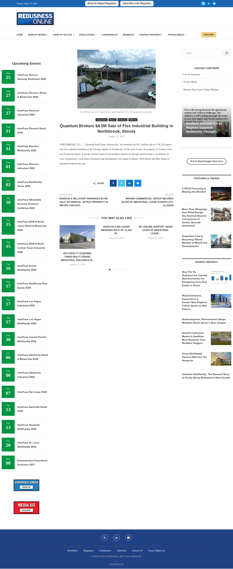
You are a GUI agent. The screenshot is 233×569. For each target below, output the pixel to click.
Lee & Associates (192, 74)
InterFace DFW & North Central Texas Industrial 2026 (31, 247)
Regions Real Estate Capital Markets (201, 89)
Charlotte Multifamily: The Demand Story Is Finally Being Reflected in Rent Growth (206, 376)
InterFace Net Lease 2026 (32, 392)
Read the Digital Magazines (102, 3)
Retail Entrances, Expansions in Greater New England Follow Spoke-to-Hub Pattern (194, 302)
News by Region (37, 35)
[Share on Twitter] (121, 183)
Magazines (88, 550)
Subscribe (209, 34)
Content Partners (150, 35)
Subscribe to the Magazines (137, 3)
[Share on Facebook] (113, 183)
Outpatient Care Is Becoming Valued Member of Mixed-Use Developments (194, 241)
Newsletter (72, 550)
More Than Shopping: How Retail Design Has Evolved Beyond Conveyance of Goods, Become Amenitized (194, 217)
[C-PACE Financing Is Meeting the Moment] (221, 194)
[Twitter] (203, 4)
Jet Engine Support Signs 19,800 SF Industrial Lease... (155, 230)
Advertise (121, 550)
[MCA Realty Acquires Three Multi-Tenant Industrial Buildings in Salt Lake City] (77, 237)
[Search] (226, 53)
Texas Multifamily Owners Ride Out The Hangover (194, 357)
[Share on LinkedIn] (129, 183)
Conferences (110, 35)
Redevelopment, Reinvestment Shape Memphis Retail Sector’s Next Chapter (204, 321)
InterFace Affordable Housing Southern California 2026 (29, 203)
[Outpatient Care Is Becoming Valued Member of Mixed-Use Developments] (221, 241)
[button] (64, 248)
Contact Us (137, 550)
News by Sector (62, 35)
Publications (86, 35)
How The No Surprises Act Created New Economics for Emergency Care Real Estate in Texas (194, 279)
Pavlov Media (190, 82)
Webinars (128, 35)
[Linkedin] (209, 4)
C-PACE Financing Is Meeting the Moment (194, 190)
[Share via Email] (137, 183)
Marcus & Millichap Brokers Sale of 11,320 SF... (116, 230)
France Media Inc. (157, 550)
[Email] (214, 4)
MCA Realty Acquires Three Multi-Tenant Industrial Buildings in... (77, 256)
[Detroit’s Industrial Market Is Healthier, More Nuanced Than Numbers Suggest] (221, 338)
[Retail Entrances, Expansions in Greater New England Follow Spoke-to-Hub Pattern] (221, 301)
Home (20, 35)
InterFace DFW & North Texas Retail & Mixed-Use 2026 (32, 225)
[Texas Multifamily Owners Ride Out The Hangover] (221, 359)
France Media (176, 35)
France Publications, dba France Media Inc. (120, 556)
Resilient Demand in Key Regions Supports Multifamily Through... (204, 127)
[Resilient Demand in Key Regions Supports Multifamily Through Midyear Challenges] (206, 120)
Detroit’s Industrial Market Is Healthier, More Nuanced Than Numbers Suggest (194, 338)
